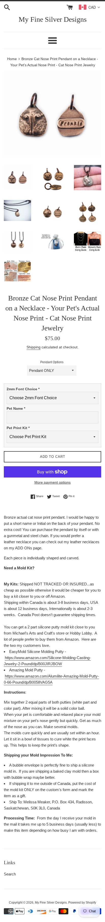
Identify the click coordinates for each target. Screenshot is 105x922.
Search (10, 874)
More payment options (52, 482)
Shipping (34, 347)
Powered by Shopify (82, 902)
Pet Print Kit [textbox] (18, 428)
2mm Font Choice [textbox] (23, 389)
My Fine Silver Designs (53, 19)
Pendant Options (51, 362)
